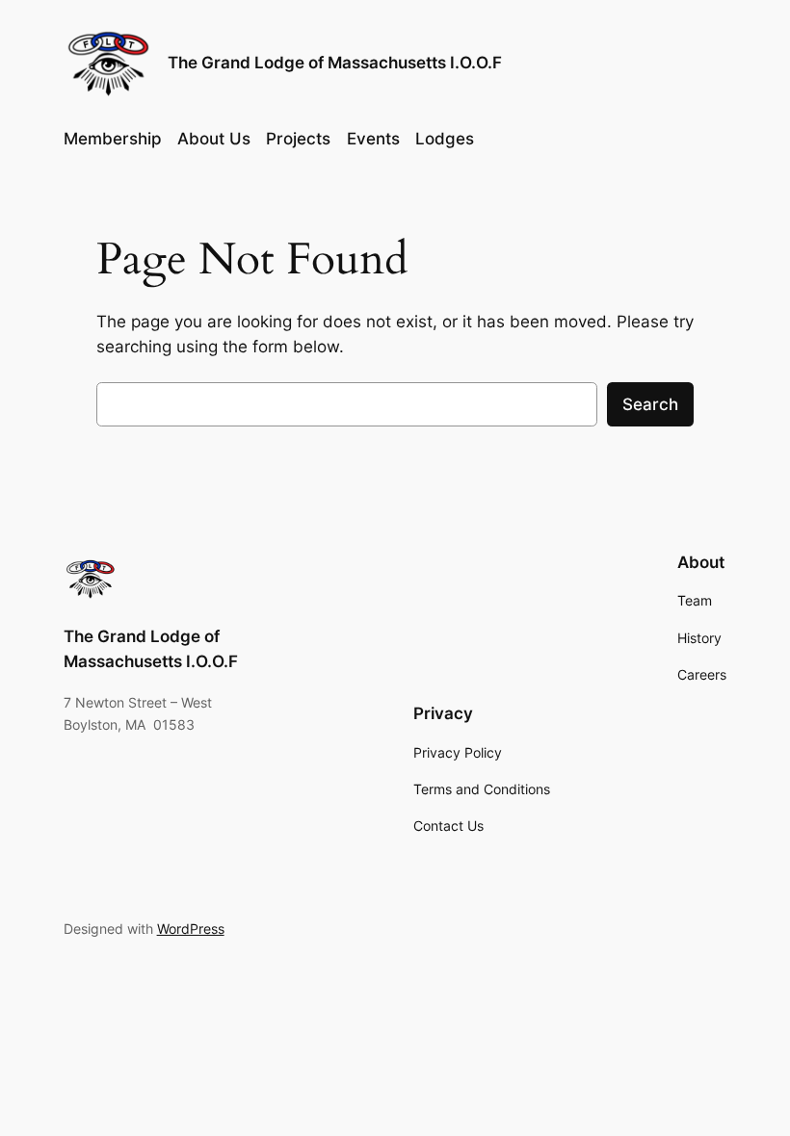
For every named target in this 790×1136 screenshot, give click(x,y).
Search (650, 404)
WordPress (190, 928)
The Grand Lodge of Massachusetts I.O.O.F (335, 62)
